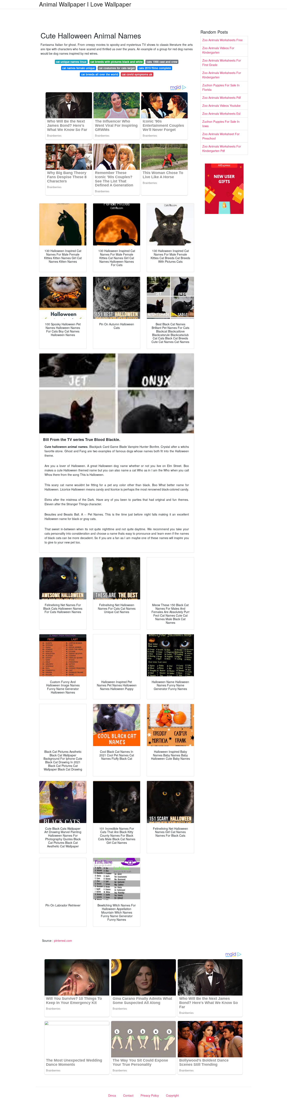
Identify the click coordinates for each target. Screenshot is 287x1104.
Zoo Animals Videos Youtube (221, 105)
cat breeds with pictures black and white (116, 62)
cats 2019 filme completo (155, 68)
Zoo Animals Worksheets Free (222, 40)
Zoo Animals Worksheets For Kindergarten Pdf (221, 148)
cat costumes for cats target (117, 68)
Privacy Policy (150, 1095)
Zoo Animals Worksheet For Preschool (221, 136)
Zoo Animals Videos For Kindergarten (218, 50)
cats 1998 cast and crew (162, 62)
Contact (128, 1095)
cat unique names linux (71, 62)
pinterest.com (63, 940)
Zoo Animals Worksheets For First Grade (221, 62)
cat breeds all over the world (99, 74)
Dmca (112, 1095)
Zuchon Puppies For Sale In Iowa (221, 123)
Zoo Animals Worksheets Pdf (221, 97)
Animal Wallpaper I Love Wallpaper (85, 4)
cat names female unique (78, 68)
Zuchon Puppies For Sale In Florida (221, 87)
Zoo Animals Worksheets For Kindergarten (221, 75)
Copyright (172, 1095)
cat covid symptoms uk (137, 74)
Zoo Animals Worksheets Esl (221, 113)
